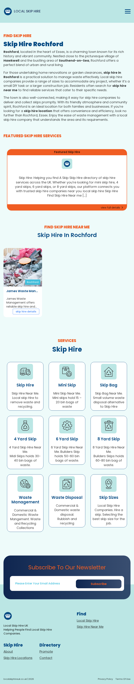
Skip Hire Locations (17, 658)
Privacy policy (105, 679)
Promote (46, 651)
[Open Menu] (128, 11)
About (8, 651)
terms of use (123, 679)
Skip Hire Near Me (90, 626)
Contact (45, 658)
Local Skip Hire (88, 620)
